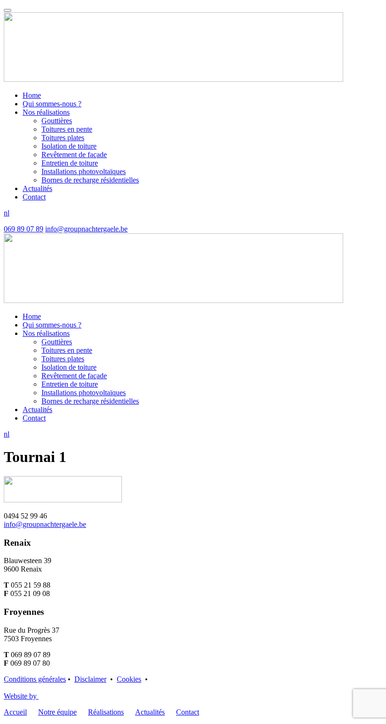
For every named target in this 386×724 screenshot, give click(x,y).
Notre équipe (57, 712)
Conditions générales (35, 679)
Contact (34, 197)
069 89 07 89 (23, 229)
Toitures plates (62, 138)
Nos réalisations (46, 112)
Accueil (15, 712)
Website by (21, 696)
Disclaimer (90, 679)
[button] (7, 10)
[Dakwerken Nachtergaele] (173, 79)
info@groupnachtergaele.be (86, 229)
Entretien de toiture (69, 163)
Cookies (129, 679)
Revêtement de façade (74, 155)
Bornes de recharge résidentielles (90, 180)
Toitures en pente (66, 129)
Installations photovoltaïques (83, 171)
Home (32, 95)
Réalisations (106, 712)
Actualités (37, 188)
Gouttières (56, 121)
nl (6, 213)
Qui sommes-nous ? (52, 104)
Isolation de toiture (68, 146)
